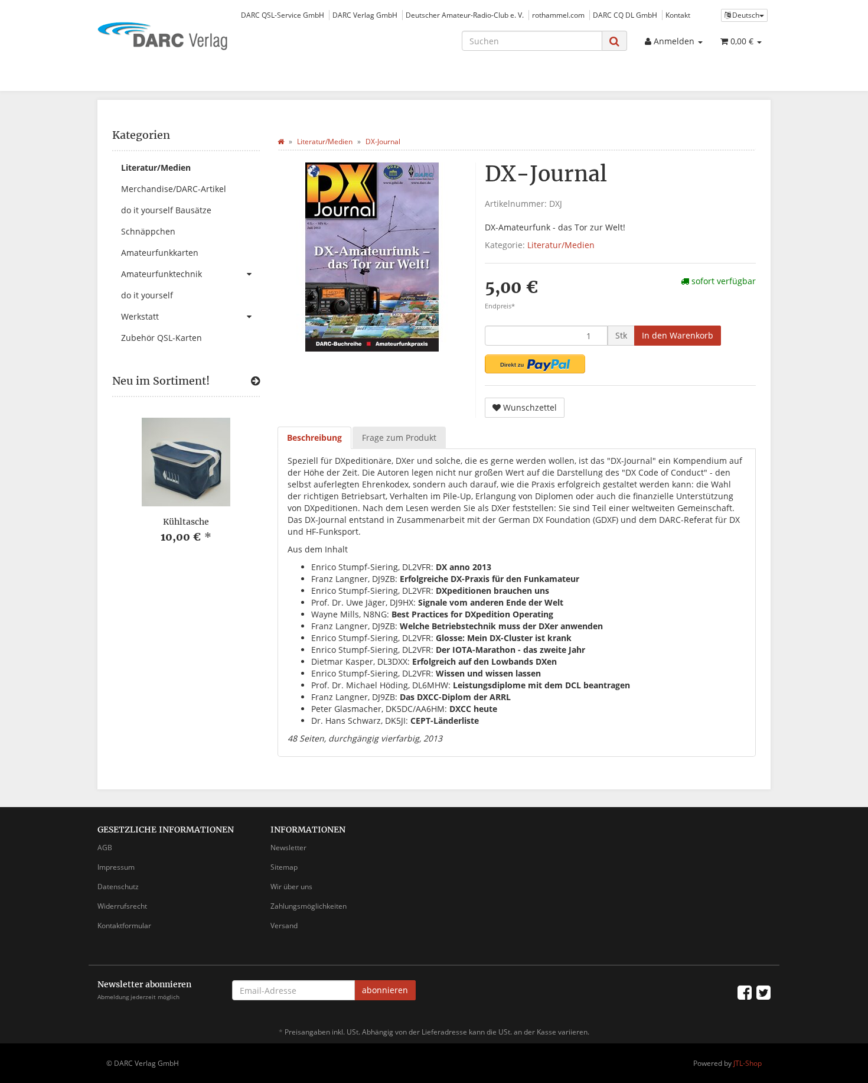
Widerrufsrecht (122, 906)
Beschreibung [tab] (314, 437)
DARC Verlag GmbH (364, 14)
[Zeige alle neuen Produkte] (255, 381)
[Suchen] (614, 41)
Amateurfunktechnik (161, 273)
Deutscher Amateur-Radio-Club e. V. (465, 14)
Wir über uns (291, 887)
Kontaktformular (124, 926)
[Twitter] (763, 992)
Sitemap (284, 867)
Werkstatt (140, 316)
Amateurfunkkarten (159, 252)
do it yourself (147, 295)
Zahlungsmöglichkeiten (308, 906)
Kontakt (677, 14)
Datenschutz (118, 887)
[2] (535, 364)
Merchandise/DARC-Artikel (173, 188)
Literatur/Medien (561, 245)
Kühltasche (186, 521)
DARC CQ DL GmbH (625, 14)
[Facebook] (745, 992)
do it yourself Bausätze (166, 210)
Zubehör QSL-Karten (161, 337)
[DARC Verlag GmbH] (203, 37)
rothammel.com (558, 14)
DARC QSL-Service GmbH (282, 14)
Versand (284, 926)
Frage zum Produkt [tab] (399, 437)
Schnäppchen (148, 231)
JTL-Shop (747, 1063)
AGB (104, 848)
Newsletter (288, 848)
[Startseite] (281, 141)
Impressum (116, 867)
